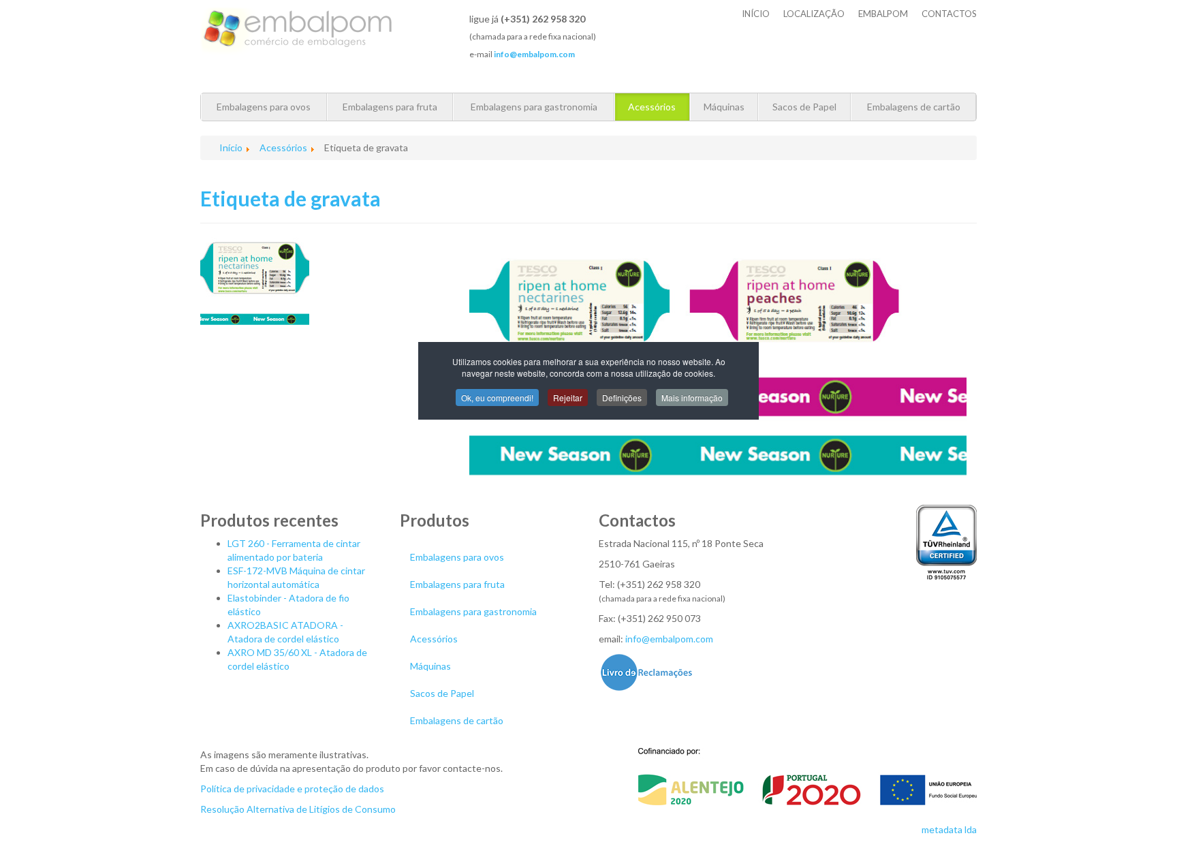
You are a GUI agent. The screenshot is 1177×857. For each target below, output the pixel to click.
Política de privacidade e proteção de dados (292, 788)
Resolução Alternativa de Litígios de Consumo (298, 809)
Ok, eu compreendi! (497, 397)
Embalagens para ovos (264, 106)
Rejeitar (567, 397)
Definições (622, 397)
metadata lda (949, 829)
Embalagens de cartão (913, 106)
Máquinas (724, 106)
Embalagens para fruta (390, 106)
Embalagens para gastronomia (534, 106)
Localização (814, 13)
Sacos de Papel (804, 106)
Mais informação (692, 397)
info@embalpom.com (669, 638)
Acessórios (652, 106)
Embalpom (883, 13)
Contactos (949, 13)
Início (756, 13)
